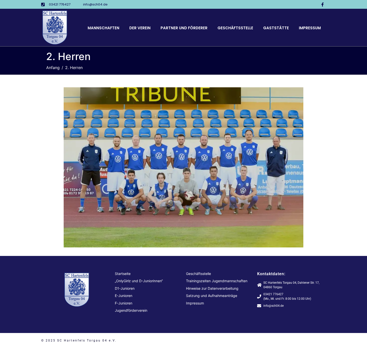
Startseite (123, 273)
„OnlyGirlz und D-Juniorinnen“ (139, 281)
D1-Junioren (125, 288)
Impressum (310, 28)
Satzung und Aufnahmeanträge (211, 295)
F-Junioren (123, 303)
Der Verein (140, 28)
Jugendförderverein (131, 310)
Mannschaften (103, 28)
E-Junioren (123, 295)
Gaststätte (276, 28)
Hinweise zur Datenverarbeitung (212, 288)
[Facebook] (322, 4)
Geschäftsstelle (235, 28)
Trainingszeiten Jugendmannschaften (216, 281)
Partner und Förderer (184, 28)
